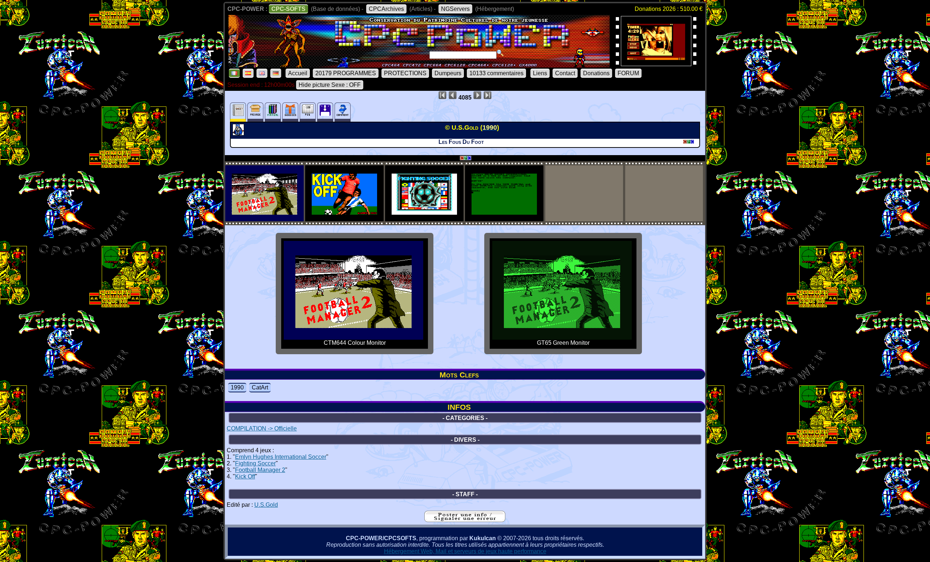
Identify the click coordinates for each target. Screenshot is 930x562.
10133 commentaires (496, 73)
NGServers (455, 9)
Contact (565, 73)
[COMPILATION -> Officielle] (239, 133)
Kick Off (245, 476)
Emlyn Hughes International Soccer (280, 457)
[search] (500, 53)
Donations (596, 73)
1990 (237, 387)
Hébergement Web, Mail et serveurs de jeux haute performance (465, 551)
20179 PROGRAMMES (345, 73)
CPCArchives (386, 9)
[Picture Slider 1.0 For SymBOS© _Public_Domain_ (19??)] (656, 64)
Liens (540, 73)
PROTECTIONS (405, 73)
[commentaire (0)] (343, 112)
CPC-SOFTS (288, 9)
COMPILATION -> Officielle (262, 428)
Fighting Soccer (255, 463)
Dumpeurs (447, 73)
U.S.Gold (266, 505)
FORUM (628, 73)
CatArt (260, 387)
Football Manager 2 (260, 470)
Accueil (297, 73)
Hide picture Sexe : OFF (330, 85)
